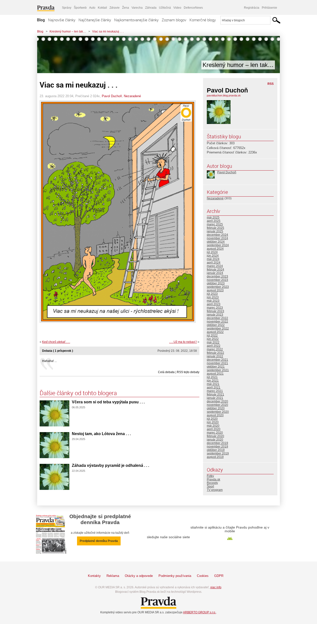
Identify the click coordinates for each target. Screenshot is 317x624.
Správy (66, 7)
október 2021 (216, 366)
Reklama (112, 576)
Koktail (102, 7)
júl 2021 (212, 377)
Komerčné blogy (202, 19)
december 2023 (217, 276)
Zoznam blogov (174, 19)
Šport (210, 486)
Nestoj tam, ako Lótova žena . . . (101, 434)
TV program (215, 490)
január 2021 (215, 398)
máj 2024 (213, 259)
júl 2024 (212, 252)
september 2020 (218, 412)
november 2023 (217, 280)
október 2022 (216, 325)
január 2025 (215, 231)
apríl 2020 (213, 429)
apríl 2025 (213, 221)
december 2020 (217, 401)
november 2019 (217, 446)
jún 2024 (213, 255)
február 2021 (215, 394)
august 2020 (215, 415)
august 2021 (215, 373)
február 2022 (215, 353)
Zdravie (114, 7)
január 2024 (215, 273)
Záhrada (151, 7)
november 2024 (217, 238)
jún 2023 (213, 297)
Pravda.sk (213, 479)
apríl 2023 (213, 304)
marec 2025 (215, 224)
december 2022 (217, 318)
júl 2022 (212, 335)
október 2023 (216, 283)
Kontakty (94, 576)
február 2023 (215, 311)
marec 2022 (215, 349)
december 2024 (217, 235)
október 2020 (216, 408)
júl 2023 (212, 294)
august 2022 (215, 332)
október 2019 (216, 450)
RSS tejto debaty (188, 372)
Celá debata (166, 372)
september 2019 (218, 453)
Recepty (212, 483)
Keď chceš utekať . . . (56, 342)
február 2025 (215, 228)
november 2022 (217, 321)
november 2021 (217, 363)
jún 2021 (213, 380)
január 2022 (215, 356)
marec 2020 (215, 432)
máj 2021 (213, 384)
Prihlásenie (269, 7)
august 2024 (215, 248)
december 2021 (217, 359)
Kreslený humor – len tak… (68, 31)
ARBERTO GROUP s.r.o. (199, 612)
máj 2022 (213, 342)
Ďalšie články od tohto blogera (78, 393)
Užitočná (165, 7)
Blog (41, 20)
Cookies (203, 576)
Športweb (80, 7)
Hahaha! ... (49, 361)
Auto (92, 7)
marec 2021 (215, 391)
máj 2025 (213, 217)
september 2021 (218, 370)
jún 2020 (213, 422)
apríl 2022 (213, 346)
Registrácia (251, 7)
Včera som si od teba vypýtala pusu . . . (108, 402)
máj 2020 (213, 425)
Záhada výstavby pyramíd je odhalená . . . (110, 465)
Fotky (210, 476)
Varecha (137, 7)
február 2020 (215, 436)
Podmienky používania (174, 576)
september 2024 (218, 245)
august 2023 (215, 290)
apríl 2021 (213, 387)
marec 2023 (215, 307)
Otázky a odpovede (139, 576)
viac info (215, 587)
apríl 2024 (213, 262)
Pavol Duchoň (112, 96)
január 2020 (215, 439)
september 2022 (218, 328)
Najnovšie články (61, 19)
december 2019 (217, 443)
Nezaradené (132, 96)
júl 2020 (212, 418)
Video (177, 7)
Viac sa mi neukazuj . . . (108, 31)
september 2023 (218, 287)
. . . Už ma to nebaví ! (183, 342)
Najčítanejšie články (95, 19)
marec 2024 (215, 266)
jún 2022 (213, 339)
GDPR (218, 576)
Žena (125, 7)
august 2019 (215, 457)
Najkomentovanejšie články (136, 19)
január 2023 (215, 314)
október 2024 (216, 241)
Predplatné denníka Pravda (99, 541)
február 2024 (215, 269)
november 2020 (217, 405)
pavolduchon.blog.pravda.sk (224, 95)
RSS (270, 84)
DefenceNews (193, 7)
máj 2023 (213, 300)
